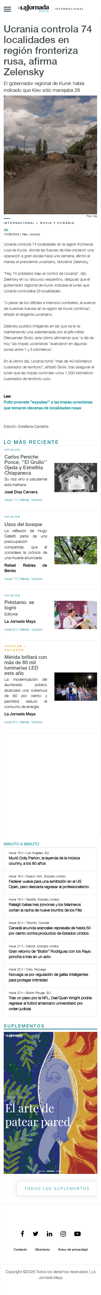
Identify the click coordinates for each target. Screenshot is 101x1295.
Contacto (20, 1249)
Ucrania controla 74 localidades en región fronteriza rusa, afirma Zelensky (48, 51)
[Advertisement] (50, 787)
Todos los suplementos (57, 1188)
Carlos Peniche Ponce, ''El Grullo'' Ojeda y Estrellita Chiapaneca (25, 465)
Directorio (42, 1249)
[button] (11, 1103)
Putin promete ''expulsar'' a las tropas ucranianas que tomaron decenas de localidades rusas (48, 405)
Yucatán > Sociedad (15, 648)
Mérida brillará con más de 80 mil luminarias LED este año (25, 665)
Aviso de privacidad (73, 1249)
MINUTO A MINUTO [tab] (21, 844)
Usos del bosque (23, 524)
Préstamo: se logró (19, 605)
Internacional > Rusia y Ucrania (39, 223)
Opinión (12, 450)
